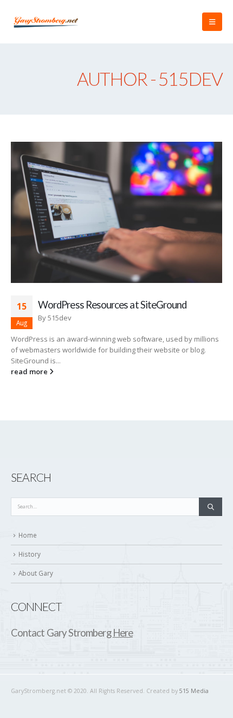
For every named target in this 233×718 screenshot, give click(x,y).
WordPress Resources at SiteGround (112, 305)
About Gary (35, 573)
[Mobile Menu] (212, 21)
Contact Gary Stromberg (72, 633)
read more (30, 371)
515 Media (194, 691)
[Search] (210, 506)
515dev (60, 318)
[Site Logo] (46, 21)
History (29, 554)
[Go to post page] (116, 212)
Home (27, 535)
